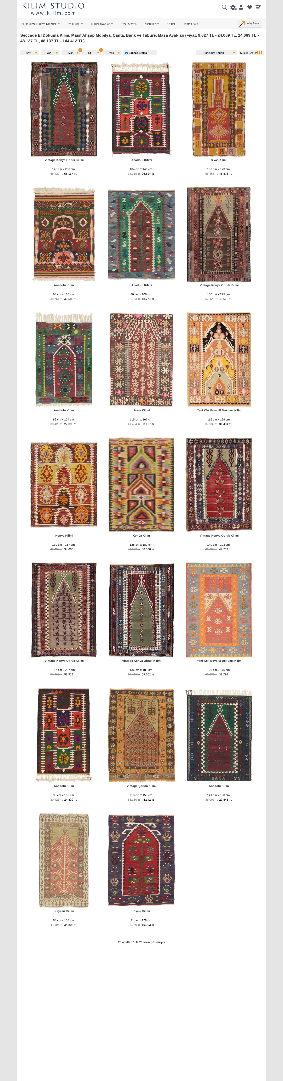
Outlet (171, 23)
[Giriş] (241, 7)
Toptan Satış (190, 23)
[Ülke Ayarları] (232, 7)
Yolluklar (75, 24)
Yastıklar (152, 24)
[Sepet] (258, 7)
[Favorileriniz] (250, 7)
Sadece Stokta (137, 53)
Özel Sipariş (128, 23)
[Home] (53, 9)
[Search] (223, 7)
